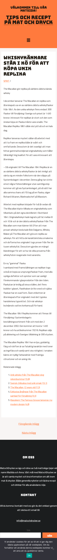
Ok (29, 555)
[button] (28, 40)
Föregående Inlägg (29, 423)
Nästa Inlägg (29, 432)
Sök (28, 530)
